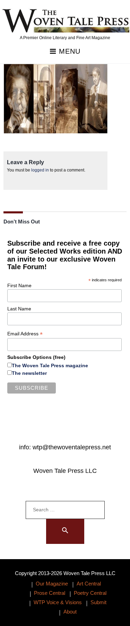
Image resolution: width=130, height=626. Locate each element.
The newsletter (29, 373)
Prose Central (49, 593)
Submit (98, 602)
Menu (68, 51)
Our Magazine (52, 584)
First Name (19, 285)
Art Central (89, 584)
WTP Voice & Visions (58, 602)
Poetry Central (90, 593)
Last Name (19, 308)
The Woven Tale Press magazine (50, 365)
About (70, 612)
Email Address (25, 333)
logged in (40, 170)
